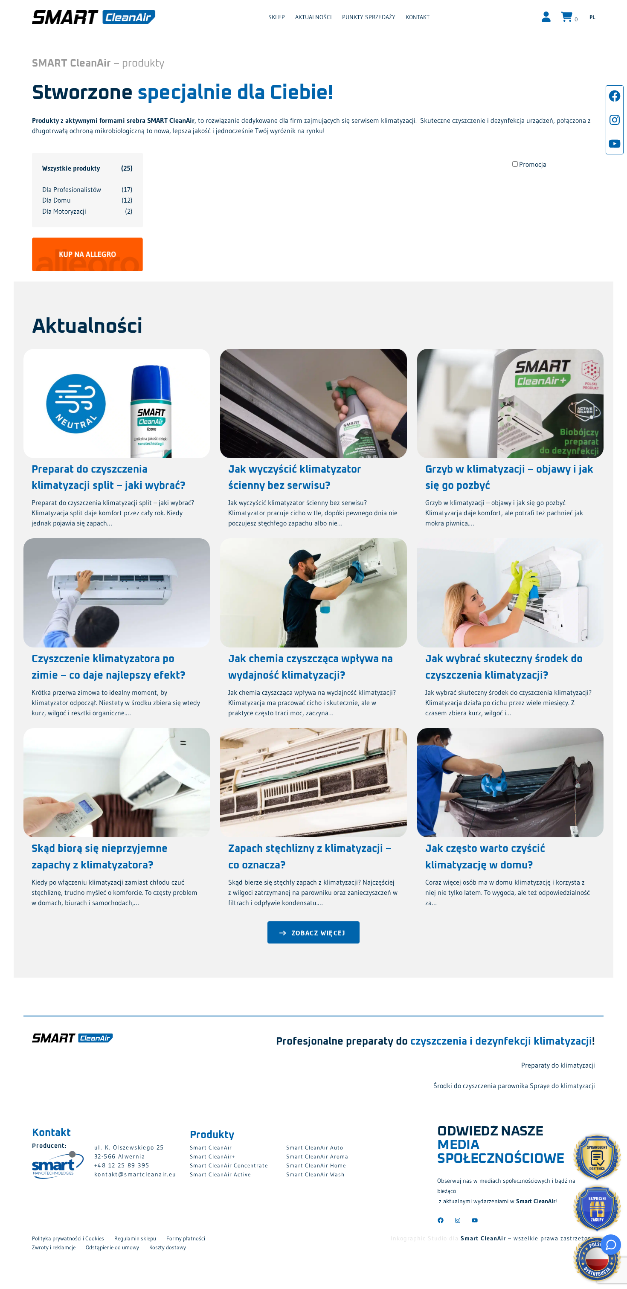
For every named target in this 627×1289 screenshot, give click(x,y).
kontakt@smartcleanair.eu (135, 1174)
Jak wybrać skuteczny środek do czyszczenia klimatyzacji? (504, 667)
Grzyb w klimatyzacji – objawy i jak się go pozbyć (509, 478)
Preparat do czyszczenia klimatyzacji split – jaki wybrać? (109, 478)
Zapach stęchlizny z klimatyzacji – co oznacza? (310, 857)
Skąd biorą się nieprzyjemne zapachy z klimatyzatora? (100, 857)
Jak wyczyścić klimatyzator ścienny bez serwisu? (294, 478)
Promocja (532, 164)
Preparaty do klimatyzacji (558, 1065)
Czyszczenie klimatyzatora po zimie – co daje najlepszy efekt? (109, 667)
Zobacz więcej (318, 933)
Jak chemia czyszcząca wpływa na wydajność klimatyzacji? (310, 667)
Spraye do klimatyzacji (562, 1085)
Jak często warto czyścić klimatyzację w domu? (485, 857)
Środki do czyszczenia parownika (480, 1085)
